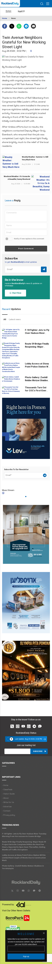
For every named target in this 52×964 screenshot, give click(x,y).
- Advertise (7, 807)
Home (4, 18)
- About (5, 798)
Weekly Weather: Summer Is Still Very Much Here (35, 158)
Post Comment (26, 249)
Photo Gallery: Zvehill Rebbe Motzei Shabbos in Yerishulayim (37, 380)
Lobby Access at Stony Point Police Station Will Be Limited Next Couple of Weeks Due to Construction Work (24, 857)
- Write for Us (8, 802)
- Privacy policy (8, 815)
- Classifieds (7, 790)
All (4, 319)
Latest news (15, 319)
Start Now (16, 293)
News (13, 18)
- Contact (6, 811)
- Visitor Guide (8, 794)
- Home (5, 785)
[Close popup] (44, 933)
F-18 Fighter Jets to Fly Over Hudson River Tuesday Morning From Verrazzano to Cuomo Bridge (24, 835)
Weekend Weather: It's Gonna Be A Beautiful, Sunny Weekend (17, 177)
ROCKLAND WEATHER (23, 11)
